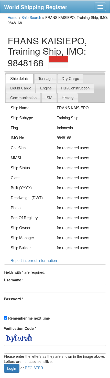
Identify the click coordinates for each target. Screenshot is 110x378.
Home (12, 17)
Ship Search (31, 17)
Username (14, 279)
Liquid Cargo (20, 88)
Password (13, 298)
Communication (23, 98)
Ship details (19, 78)
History (68, 98)
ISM (49, 98)
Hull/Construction (75, 88)
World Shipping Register (35, 7)
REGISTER (34, 367)
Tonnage (45, 78)
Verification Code (20, 328)
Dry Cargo (70, 78)
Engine (46, 88)
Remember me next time (29, 318)
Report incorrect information (33, 260)
